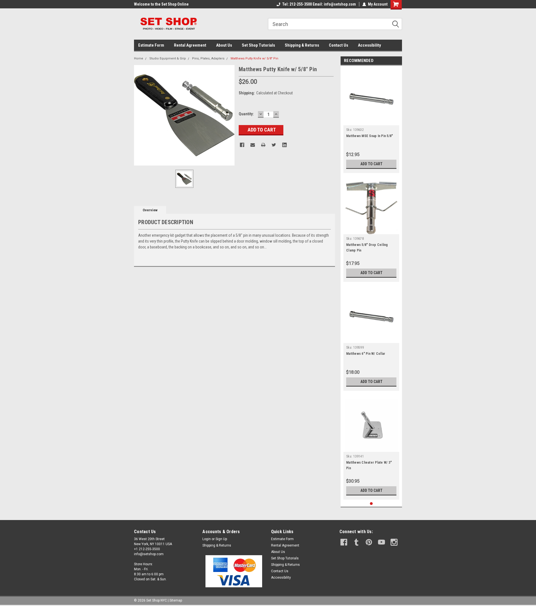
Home (138, 58)
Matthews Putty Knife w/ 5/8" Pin (254, 58)
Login (206, 539)
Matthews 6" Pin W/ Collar (365, 354)
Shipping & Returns (302, 45)
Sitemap (175, 600)
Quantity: (246, 114)
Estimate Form (151, 45)
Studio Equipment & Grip (167, 58)
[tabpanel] (371, 120)
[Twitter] (274, 145)
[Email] (252, 145)
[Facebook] (242, 145)
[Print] (263, 145)
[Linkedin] (284, 145)
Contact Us (338, 45)
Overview (150, 210)
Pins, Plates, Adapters (208, 58)
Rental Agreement (190, 45)
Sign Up (221, 539)
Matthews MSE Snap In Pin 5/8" (369, 136)
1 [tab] (371, 503)
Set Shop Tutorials (258, 45)
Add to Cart (371, 164)
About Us (224, 45)
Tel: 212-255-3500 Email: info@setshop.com (319, 4)
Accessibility (369, 45)
